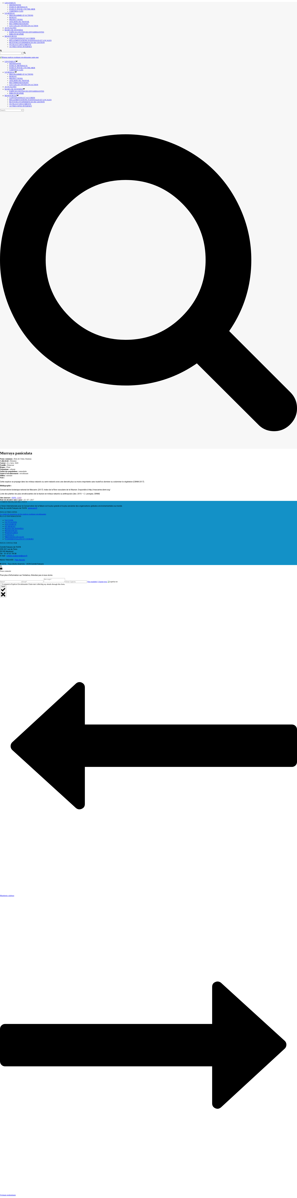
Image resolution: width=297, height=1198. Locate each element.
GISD (19, 498)
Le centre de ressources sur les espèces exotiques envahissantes (23, 514)
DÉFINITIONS (15, 5)
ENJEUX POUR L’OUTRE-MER (22, 9)
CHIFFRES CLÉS (16, 11)
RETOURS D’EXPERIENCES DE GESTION (27, 42)
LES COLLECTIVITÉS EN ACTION (23, 26)
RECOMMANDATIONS (19, 24)
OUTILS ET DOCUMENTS (20, 45)
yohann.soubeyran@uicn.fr (16, 556)
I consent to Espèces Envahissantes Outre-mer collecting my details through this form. (33, 584)
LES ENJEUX (10, 3)
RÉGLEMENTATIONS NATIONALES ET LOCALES (30, 40)
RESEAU (13, 17)
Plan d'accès (20, 560)
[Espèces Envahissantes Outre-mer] (19, 57)
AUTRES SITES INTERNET (20, 47)
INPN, (14, 498)
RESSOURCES (11, 36)
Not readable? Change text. (97, 582)
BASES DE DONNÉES (14, 30)
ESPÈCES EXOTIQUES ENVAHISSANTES (26, 32)
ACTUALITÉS (10, 28)
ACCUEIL (9, 520)
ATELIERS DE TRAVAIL (19, 22)
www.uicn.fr (32, 508)
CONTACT (9, 535)
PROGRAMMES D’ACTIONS (21, 15)
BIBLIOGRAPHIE (16, 34)
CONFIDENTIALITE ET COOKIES (19, 539)
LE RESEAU (10, 13)
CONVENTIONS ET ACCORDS (22, 38)
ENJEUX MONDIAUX (18, 7)
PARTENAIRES (11, 533)
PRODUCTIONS (16, 20)
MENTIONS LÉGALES (14, 537)
